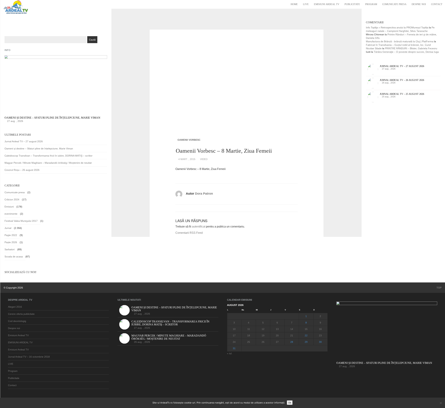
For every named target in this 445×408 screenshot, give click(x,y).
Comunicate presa (394, 4)
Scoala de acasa (14, 256)
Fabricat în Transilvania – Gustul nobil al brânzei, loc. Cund (398, 44)
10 (234, 329)
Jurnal (8, 228)
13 (277, 329)
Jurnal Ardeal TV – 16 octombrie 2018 (29, 356)
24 (234, 342)
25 (248, 342)
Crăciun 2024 (12, 199)
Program (371, 4)
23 (320, 335)
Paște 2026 (11, 242)
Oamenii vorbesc (188, 139)
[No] (440, 403)
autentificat (198, 226)
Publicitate (352, 4)
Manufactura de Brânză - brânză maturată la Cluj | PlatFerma (399, 41)
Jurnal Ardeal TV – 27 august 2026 (24, 141)
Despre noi (419, 4)
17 (234, 335)
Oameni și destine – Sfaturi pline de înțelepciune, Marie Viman (39, 148)
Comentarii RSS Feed (189, 232)
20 (277, 335)
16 (320, 329)
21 (291, 335)
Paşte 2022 (11, 235)
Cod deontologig (17, 321)
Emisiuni (9, 206)
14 (291, 329)
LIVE (306, 4)
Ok (289, 402)
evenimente (11, 213)
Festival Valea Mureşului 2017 (21, 220)
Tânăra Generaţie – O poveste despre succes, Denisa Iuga (406, 51)
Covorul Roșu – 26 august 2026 (22, 170)
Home (294, 4)
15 (306, 329)
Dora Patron (204, 193)
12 (263, 329)
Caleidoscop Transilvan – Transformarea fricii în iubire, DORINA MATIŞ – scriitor (48, 155)
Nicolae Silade (374, 48)
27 (277, 342)
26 (263, 342)
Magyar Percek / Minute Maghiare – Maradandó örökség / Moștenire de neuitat (48, 162)
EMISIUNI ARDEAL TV (20, 342)
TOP (439, 287)
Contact (436, 4)
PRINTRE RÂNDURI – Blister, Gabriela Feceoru (411, 48)
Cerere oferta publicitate (21, 314)
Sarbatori (10, 249)
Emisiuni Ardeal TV (326, 4)
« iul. (229, 353)
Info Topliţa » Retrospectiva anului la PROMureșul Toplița (397, 27)
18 (248, 335)
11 (248, 329)
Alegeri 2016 (15, 306)
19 (263, 335)
